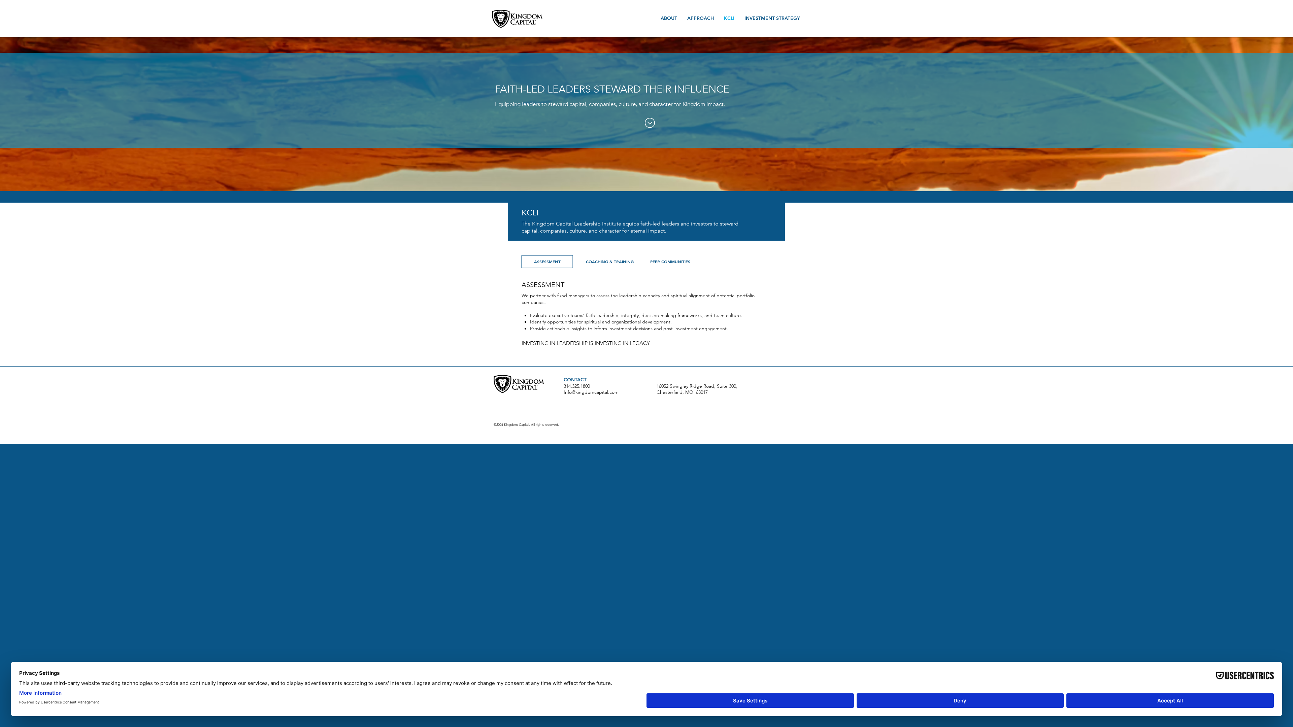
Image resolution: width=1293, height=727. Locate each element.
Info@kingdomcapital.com (591, 392)
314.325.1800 (577, 386)
